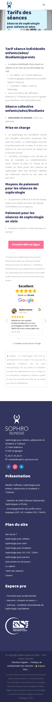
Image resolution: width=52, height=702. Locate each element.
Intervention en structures (18, 561)
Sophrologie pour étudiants (18, 547)
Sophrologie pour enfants (17, 538)
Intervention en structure (20, 117)
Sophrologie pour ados (16, 543)
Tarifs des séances (14, 570)
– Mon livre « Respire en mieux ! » (21, 600)
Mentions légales (20, 662)
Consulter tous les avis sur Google (27, 343)
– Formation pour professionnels (20, 595)
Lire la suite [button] (15, 332)
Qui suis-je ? (11, 534)
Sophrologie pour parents (17, 557)
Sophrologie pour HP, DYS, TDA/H (21, 552)
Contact (9, 575)
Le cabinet (10, 566)
